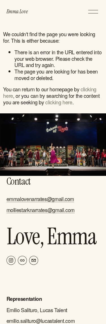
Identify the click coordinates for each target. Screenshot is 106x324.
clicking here (58, 102)
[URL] (22, 260)
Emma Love (17, 11)
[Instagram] (11, 260)
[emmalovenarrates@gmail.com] (33, 260)
